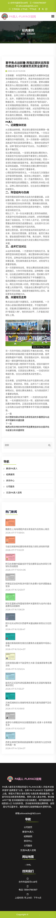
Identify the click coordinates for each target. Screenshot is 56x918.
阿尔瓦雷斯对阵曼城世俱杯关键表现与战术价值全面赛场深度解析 (28, 604)
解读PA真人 (11, 468)
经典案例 (10, 474)
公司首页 (28, 827)
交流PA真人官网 (14, 492)
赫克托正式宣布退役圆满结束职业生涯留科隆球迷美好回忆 (28, 684)
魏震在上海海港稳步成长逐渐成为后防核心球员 (27, 529)
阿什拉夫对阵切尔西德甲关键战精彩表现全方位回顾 (28, 624)
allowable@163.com (28, 6)
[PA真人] (22, 16)
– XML (28, 865)
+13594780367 (39, 3)
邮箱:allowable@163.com (28, 813)
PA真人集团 (34, 914)
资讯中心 (10, 480)
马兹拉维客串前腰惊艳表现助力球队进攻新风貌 (27, 546)
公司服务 (10, 486)
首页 (23, 34)
